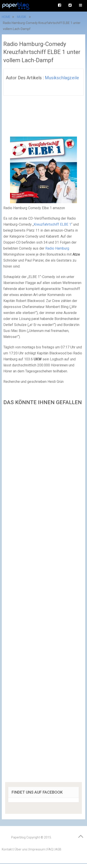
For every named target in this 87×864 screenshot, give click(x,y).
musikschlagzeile (62, 77)
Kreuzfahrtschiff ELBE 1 (52, 224)
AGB (58, 849)
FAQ (50, 849)
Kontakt (7, 849)
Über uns (21, 849)
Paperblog (18, 837)
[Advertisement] (43, 595)
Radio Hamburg (57, 248)
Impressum (37, 849)
